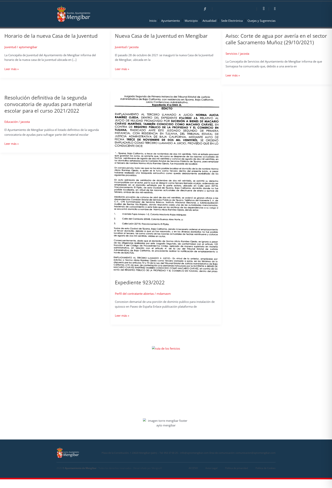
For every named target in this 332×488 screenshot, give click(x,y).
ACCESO (193, 468)
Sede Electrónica (232, 21)
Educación (11, 122)
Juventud (10, 47)
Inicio (152, 21)
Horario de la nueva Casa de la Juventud (51, 35)
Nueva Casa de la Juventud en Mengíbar (161, 35)
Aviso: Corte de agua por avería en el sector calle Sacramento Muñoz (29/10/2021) (276, 39)
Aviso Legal (211, 468)
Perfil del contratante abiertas (134, 293)
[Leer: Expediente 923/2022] (166, 182)
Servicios (231, 53)
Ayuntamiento (170, 21)
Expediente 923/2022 (140, 282)
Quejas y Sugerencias (261, 21)
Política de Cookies (266, 468)
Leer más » (11, 69)
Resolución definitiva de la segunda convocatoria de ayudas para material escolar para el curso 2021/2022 (48, 104)
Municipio (191, 21)
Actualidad (209, 21)
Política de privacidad (236, 468)
